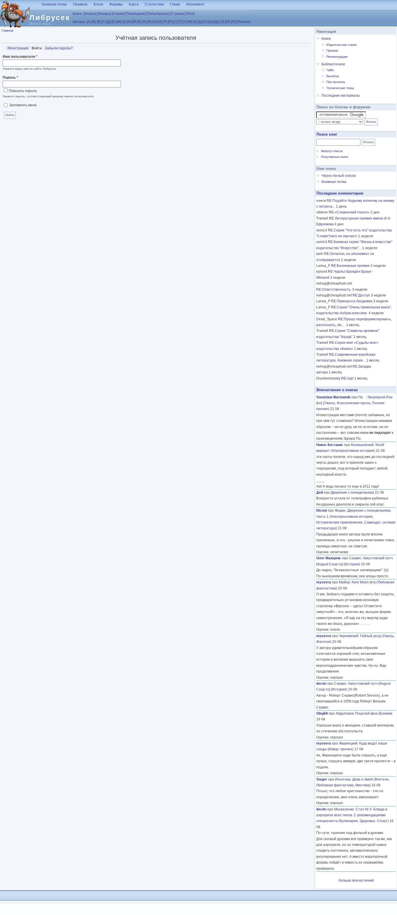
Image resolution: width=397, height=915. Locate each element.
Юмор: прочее (340, 749)
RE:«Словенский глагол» (349, 212)
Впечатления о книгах (337, 390)
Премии (332, 50)
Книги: (78, 14)
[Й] (134, 22)
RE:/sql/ (347, 378)
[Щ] (216, 22)
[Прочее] (243, 22)
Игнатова (342, 779)
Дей (319, 492)
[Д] (108, 22)
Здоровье (367, 821)
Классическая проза (353, 403)
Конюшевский (362, 445)
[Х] (195, 22)
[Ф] (190, 22)
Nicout (321, 510)
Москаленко (344, 809)
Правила (80, 4)
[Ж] (118, 22)
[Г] (103, 22)
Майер (344, 582)
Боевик (385, 713)
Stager (321, 779)
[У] (185, 22)
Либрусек (49, 17)
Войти (37, 48)
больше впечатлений (356, 880)
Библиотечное (333, 64)
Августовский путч (378, 558)
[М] (149, 22)
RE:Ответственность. (333, 289)
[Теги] (190, 14)
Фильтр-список (332, 151)
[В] (99, 22)
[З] (124, 22)
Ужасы (329, 403)
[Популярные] (157, 14)
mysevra (323, 582)
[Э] (222, 22)
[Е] (113, 22)
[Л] (144, 22)
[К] (139, 22)
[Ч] (205, 22)
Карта (134, 4)
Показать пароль (23, 91)
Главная (7, 30)
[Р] (170, 22)
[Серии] (118, 14)
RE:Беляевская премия (350, 266)
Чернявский (348, 636)
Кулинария (349, 821)
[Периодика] (135, 14)
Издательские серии (341, 44)
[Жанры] (104, 14)
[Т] (180, 22)
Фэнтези (323, 642)
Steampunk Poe (380, 397)
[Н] (154, 22)
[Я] (233, 22)
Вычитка (332, 76)
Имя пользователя (20, 57)
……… (365, 624)
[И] (129, 22)
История (352, 564)
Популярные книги (334, 157)
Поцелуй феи (366, 713)
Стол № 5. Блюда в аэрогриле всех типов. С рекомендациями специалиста (351, 815)
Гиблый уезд (370, 636)
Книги (326, 39)
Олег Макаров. (328, 558)
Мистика (362, 785)
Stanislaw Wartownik (333, 397)
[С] (175, 22)
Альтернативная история (353, 451)
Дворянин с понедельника (352, 492)
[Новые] (90, 14)
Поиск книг (326, 134)
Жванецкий (348, 743)
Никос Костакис (329, 445)
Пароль (10, 77)
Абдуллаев (344, 713)
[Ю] (227, 22)
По (362, 397)
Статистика (154, 4)
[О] (160, 22)
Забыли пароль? (59, 48)
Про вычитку (335, 82)
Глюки (175, 4)
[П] (165, 22)
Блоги (98, 4)
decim (321, 684)
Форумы (116, 4)
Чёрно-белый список (338, 176)
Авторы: (79, 22)
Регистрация (18, 48)
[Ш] (210, 22)
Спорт (382, 821)
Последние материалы (340, 96)
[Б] (94, 22)
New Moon (360, 582)
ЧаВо (330, 70)
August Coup (327, 564)
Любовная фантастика (335, 785)
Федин (340, 510)
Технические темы (340, 88)
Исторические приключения (339, 522)
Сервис (355, 558)
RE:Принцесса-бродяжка (351, 301)
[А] (89, 22)
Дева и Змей (362, 779)
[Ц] (200, 22)
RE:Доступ (361, 295)
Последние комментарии (339, 193)
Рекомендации (337, 56)
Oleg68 (322, 713)
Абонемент (195, 4)
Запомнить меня (23, 105)
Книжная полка (54, 4)
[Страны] (177, 14)
